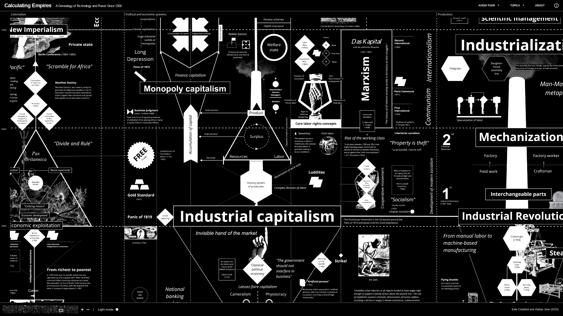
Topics (515, 5)
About (540, 5)
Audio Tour (486, 5)
